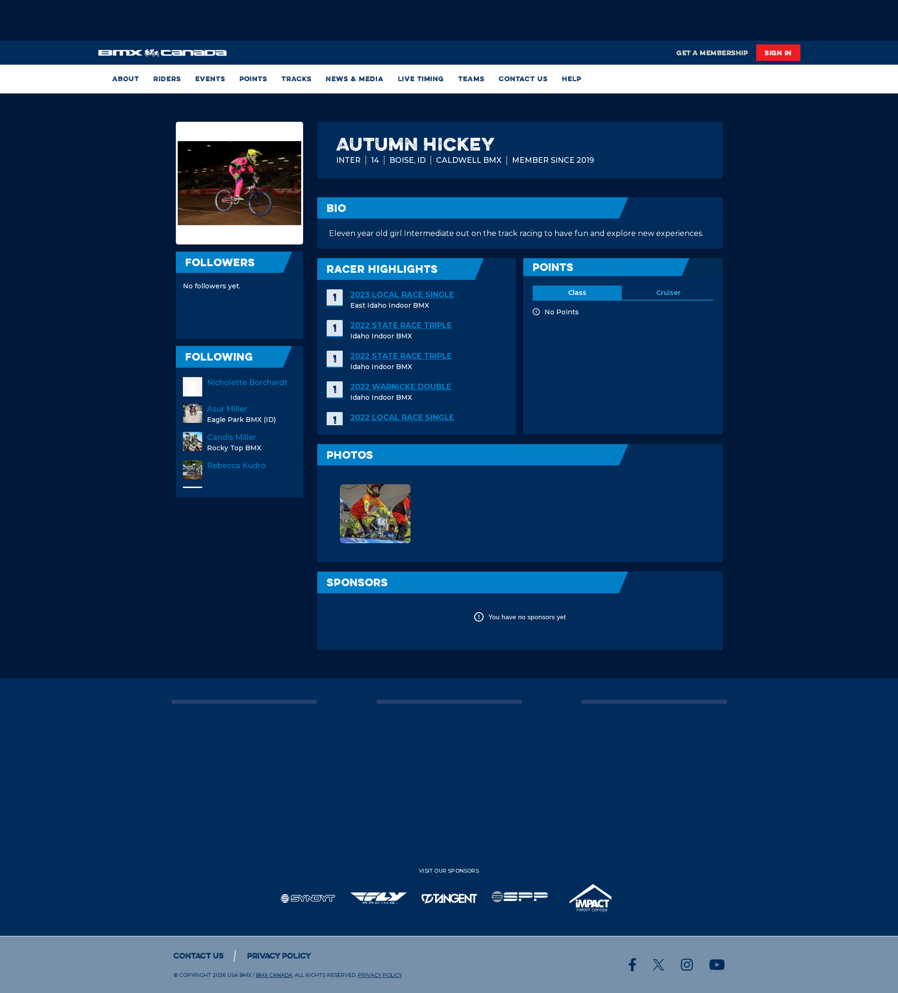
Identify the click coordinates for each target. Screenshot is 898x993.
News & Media (355, 79)
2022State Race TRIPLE (401, 325)
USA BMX (239, 975)
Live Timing (421, 79)
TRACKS (296, 79)
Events (210, 79)
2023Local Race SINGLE (402, 294)
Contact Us (523, 79)
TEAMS (471, 79)
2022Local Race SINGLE (402, 417)
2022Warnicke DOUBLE (400, 386)
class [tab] (577, 292)
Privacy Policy (279, 956)
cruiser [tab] (668, 292)
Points (253, 79)
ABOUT (125, 79)
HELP (571, 79)
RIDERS (167, 79)
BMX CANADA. (274, 975)
